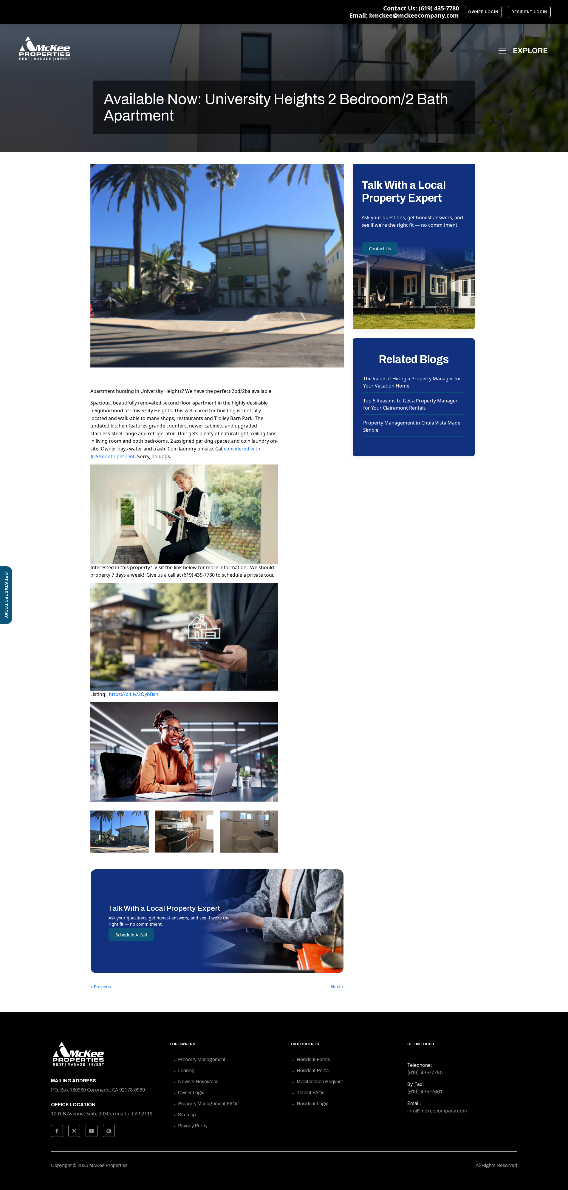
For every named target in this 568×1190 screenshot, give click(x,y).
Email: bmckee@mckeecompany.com (404, 15)
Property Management (202, 1059)
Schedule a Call (131, 935)
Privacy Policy (193, 1125)
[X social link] (74, 1131)
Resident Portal (313, 1070)
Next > (337, 987)
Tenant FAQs (310, 1092)
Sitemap (187, 1114)
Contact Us (380, 248)
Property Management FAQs (208, 1103)
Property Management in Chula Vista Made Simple (411, 426)
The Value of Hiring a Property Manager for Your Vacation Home (412, 382)
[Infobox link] (106, 1108)
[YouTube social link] (91, 1131)
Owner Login (483, 12)
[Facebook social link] (57, 1131)
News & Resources (198, 1081)
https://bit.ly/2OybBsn (133, 694)
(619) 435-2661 (424, 1092)
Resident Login (529, 12)
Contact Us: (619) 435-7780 (421, 8)
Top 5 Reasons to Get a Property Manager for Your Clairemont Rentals (410, 404)
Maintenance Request (320, 1081)
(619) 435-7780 (425, 1072)
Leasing (186, 1070)
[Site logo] (44, 48)
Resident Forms (313, 1059)
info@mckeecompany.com (437, 1111)
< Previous (100, 987)
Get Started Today (6, 595)
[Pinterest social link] (109, 1131)
